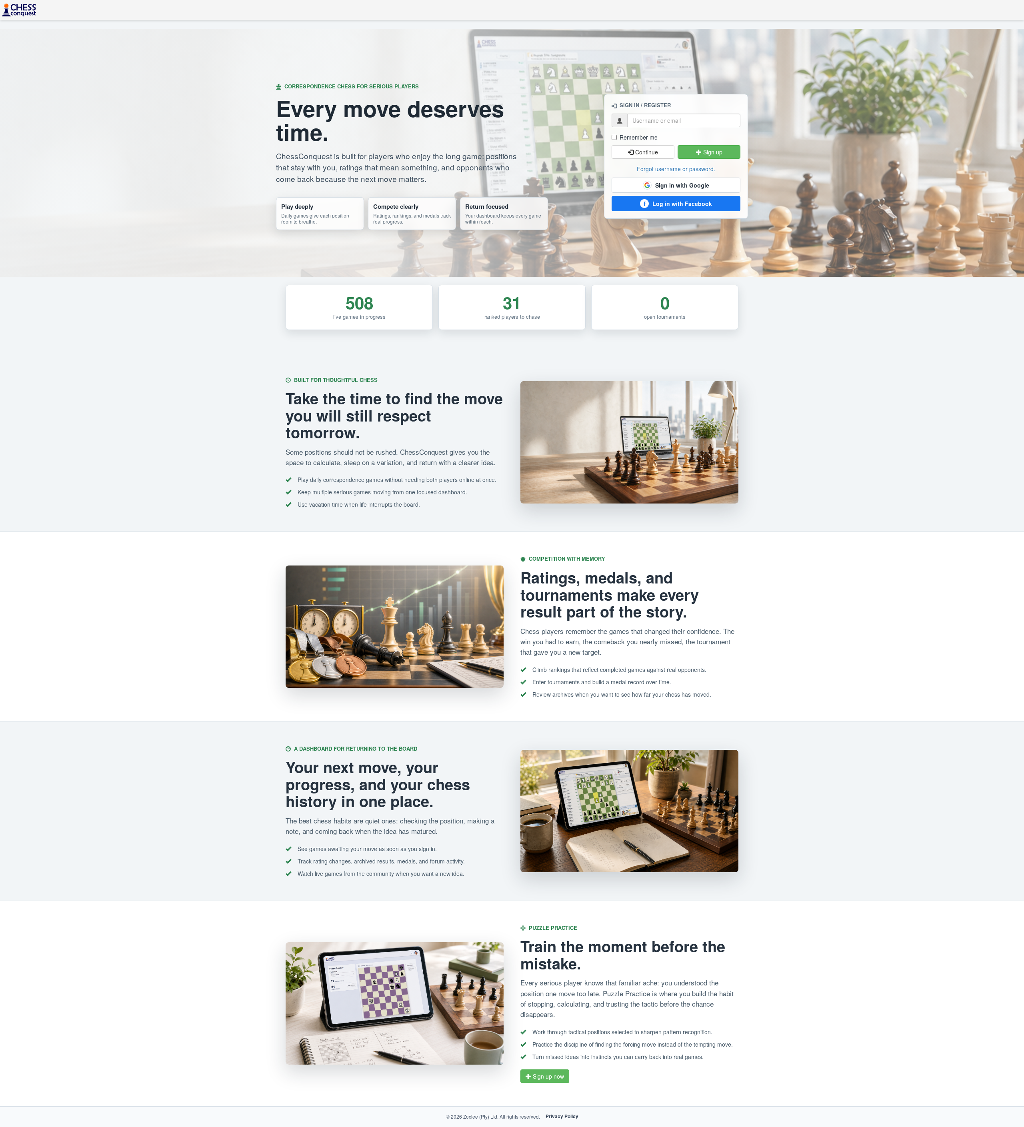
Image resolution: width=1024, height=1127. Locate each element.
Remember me (639, 137)
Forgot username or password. (676, 169)
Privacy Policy (562, 1116)
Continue (646, 152)
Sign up (712, 152)
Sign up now (547, 1076)
